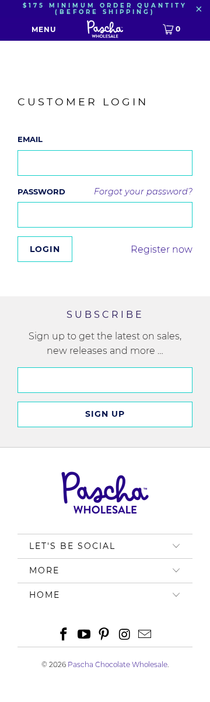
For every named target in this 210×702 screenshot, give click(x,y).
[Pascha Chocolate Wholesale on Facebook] (64, 635)
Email (30, 139)
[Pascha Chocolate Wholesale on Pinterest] (104, 635)
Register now (161, 249)
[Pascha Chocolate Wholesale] (105, 29)
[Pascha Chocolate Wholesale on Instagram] (125, 635)
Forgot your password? (143, 191)
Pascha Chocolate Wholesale (117, 664)
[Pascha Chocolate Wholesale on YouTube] (84, 635)
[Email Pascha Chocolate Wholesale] (145, 635)
